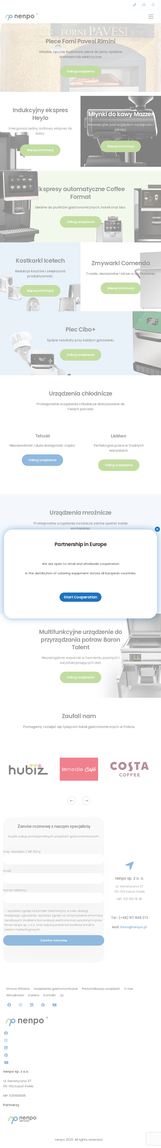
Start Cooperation (80, 597)
